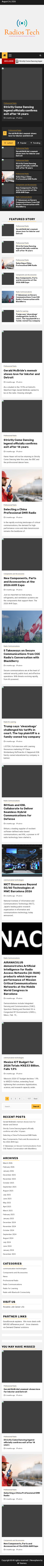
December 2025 (9, 1175)
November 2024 (9, 1226)
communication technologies (14, 880)
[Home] (4, 55)
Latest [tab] (10, 143)
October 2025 (8, 1183)
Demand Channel (13, 1327)
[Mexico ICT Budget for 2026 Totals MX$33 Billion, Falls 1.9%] (22, 1038)
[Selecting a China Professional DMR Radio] (8, 176)
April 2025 (7, 1206)
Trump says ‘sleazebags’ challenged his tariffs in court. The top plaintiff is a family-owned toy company (28, 317)
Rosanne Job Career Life (13, 1307)
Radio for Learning (22, 311)
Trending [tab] (36, 143)
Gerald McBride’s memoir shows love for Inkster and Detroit (27, 153)
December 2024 (9, 1222)
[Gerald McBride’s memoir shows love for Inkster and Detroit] (8, 152)
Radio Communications (24, 197)
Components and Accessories (26, 185)
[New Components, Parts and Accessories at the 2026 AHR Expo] (8, 188)
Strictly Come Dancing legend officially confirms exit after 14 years (22, 136)
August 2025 (8, 1191)
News (5, 1276)
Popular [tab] (23, 143)
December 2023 (9, 1254)
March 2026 (7, 1163)
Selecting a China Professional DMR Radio (26, 178)
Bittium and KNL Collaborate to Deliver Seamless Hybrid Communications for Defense (18, 812)
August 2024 (8, 1238)
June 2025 (7, 1199)
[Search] (40, 55)
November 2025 (9, 1179)
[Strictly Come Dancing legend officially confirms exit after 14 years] (22, 84)
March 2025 (7, 1211)
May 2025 (7, 1203)
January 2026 (8, 1171)
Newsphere (35, 1560)
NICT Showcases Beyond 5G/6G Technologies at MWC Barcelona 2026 (20, 888)
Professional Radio (14, 130)
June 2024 (7, 1246)
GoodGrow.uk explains (12, 1321)
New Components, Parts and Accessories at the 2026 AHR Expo (26, 190)
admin (20, 118)
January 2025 (8, 1218)
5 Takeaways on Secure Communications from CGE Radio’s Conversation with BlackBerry (28, 203)
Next (35, 1099)
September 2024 (9, 1234)
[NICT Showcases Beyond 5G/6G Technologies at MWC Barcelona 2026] (22, 860)
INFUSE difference (11, 1324)
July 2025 (7, 1195)
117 (29, 1099)
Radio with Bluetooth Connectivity (16, 1292)
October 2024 (8, 1230)
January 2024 (8, 1250)
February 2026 (8, 1167)
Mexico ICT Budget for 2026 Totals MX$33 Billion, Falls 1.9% (22, 1065)
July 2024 (7, 1242)
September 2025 (9, 1187)
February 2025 (8, 1214)
